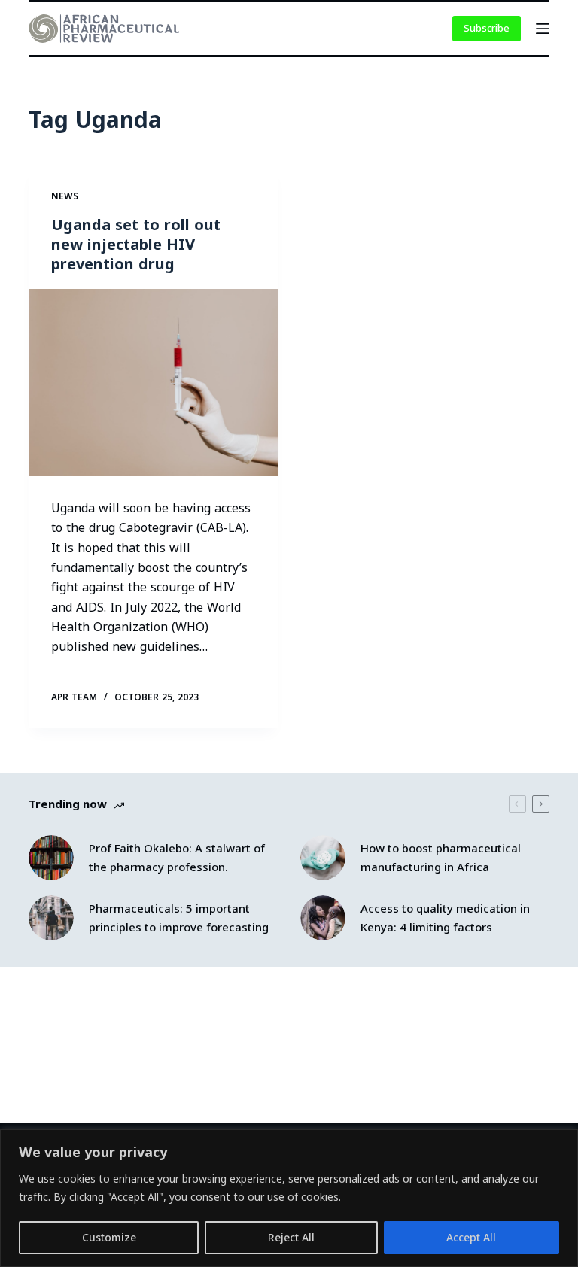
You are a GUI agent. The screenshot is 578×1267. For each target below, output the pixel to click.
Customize (109, 1237)
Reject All (291, 1237)
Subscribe (487, 28)
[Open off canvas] (542, 28)
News (64, 196)
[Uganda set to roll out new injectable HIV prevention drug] (153, 382)
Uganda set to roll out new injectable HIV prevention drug (136, 244)
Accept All (471, 1237)
